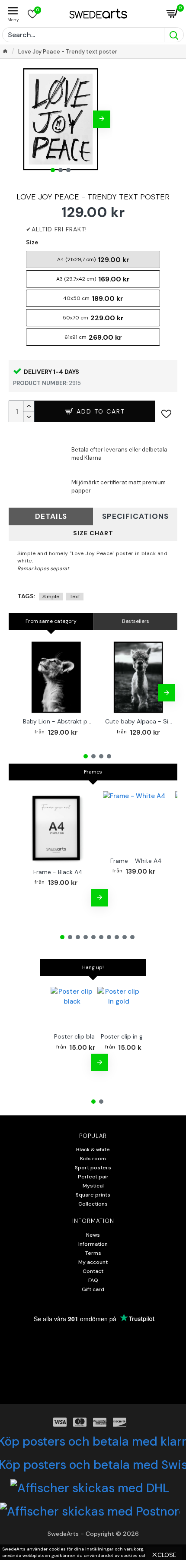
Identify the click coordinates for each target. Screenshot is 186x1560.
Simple (50, 596)
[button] (19, 119)
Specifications (135, 516)
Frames (93, 771)
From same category (51, 621)
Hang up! (93, 967)
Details (51, 516)
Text (75, 596)
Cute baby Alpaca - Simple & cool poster (140, 721)
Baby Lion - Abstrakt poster (58, 721)
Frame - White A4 (136, 861)
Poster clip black (77, 1036)
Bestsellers (135, 621)
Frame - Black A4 (58, 872)
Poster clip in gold (126, 1036)
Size (32, 242)
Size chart (93, 533)
